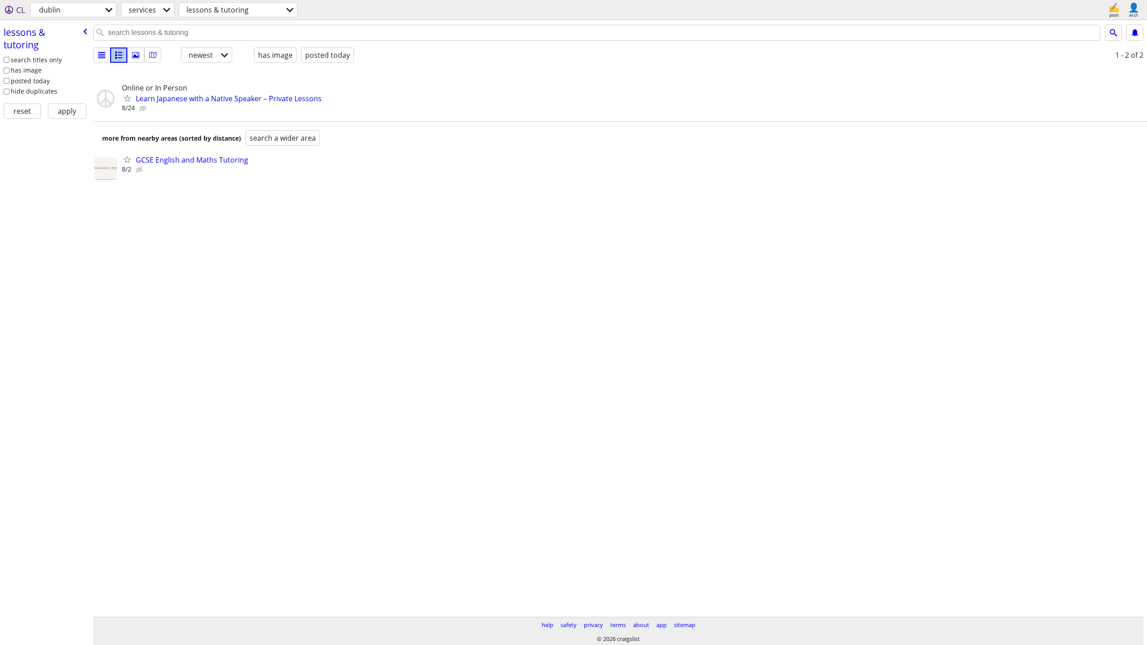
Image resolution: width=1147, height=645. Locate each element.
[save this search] (1134, 33)
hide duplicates (34, 91)
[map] (152, 55)
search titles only (36, 60)
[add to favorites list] (127, 98)
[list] (101, 55)
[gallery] (135, 55)
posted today (30, 81)
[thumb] (118, 55)
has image (26, 70)
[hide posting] (143, 108)
